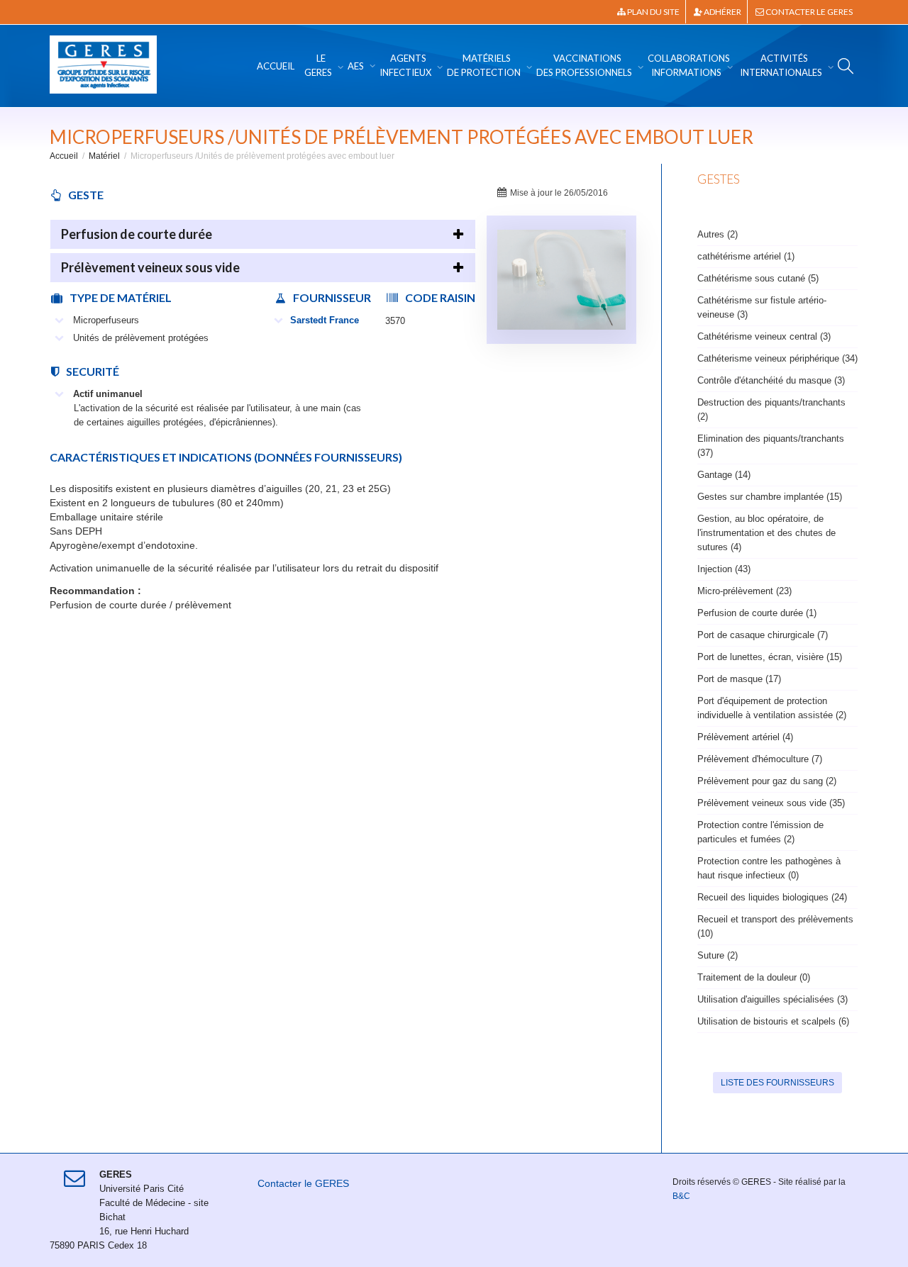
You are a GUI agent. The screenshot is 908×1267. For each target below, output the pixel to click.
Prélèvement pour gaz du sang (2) (766, 781)
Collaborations (689, 65)
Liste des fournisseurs (777, 1083)
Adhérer (721, 11)
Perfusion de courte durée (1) (756, 613)
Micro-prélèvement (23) (744, 591)
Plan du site (653, 11)
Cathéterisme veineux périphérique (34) (777, 358)
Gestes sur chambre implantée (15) (769, 496)
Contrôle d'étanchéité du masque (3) (771, 380)
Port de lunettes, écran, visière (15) (769, 657)
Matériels (484, 65)
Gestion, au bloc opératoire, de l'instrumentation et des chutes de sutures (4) (766, 532)
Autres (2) (717, 234)
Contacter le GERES (808, 11)
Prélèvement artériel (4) (745, 737)
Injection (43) (724, 569)
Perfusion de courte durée (136, 234)
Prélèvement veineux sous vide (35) (771, 803)
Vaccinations (584, 65)
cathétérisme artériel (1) (745, 256)
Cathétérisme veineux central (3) (764, 336)
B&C (681, 1196)
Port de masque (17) (739, 679)
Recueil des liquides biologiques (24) (772, 897)
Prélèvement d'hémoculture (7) (759, 759)
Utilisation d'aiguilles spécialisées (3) (772, 999)
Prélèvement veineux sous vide (150, 267)
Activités (781, 65)
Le (318, 65)
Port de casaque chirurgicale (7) (762, 635)
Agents (405, 65)
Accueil (275, 66)
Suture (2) (717, 955)
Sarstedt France (324, 320)
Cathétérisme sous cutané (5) (758, 278)
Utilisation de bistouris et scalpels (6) (773, 1021)
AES (357, 66)
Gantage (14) (724, 474)
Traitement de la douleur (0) (753, 977)
